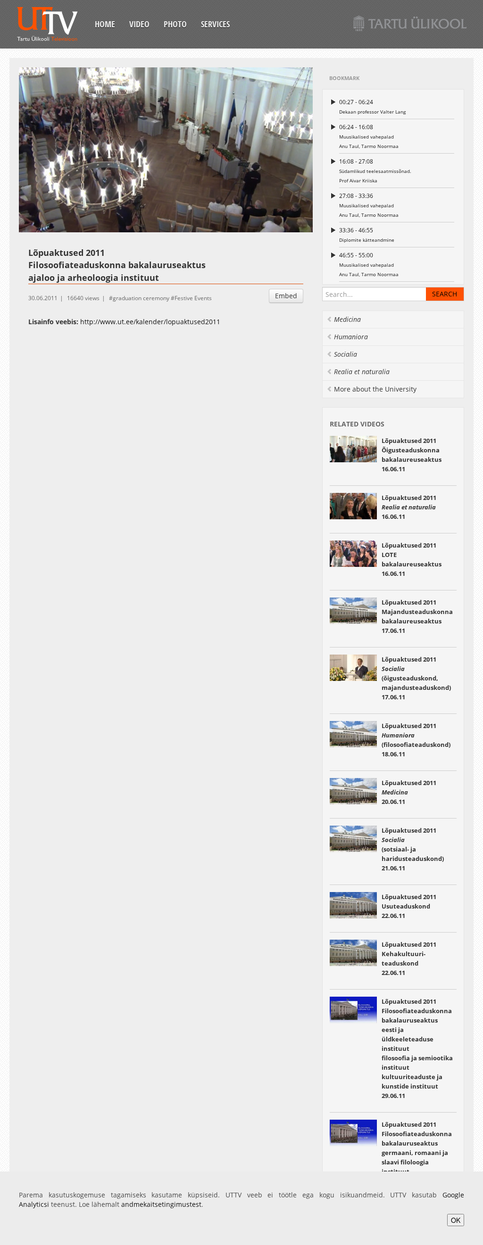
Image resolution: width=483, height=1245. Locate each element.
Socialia (345, 354)
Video (139, 24)
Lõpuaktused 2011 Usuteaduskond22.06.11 (409, 906)
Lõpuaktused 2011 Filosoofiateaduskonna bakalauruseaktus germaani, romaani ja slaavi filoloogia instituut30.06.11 (417, 1152)
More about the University (375, 389)
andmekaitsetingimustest (161, 1204)
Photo (175, 24)
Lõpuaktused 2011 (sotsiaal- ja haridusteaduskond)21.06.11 (413, 849)
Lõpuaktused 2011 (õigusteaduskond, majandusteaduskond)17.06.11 (416, 678)
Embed (286, 295)
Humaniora (351, 336)
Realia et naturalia (362, 371)
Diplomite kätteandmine (366, 234)
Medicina (347, 319)
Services (215, 24)
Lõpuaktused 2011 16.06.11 (409, 507)
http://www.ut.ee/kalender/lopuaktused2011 (150, 321)
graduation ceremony (141, 298)
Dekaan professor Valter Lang (372, 106)
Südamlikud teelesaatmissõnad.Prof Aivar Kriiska (375, 170)
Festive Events (193, 298)
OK (455, 1220)
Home (105, 24)
